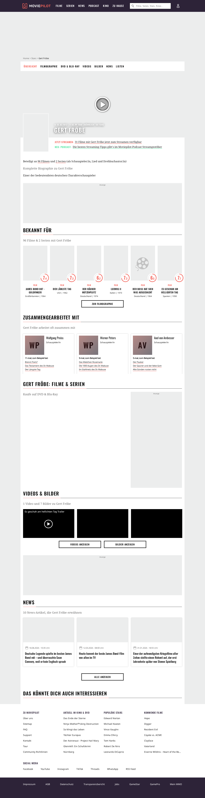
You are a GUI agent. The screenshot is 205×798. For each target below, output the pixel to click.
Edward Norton (112, 718)
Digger (148, 723)
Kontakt (27, 740)
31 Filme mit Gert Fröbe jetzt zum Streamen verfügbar (108, 142)
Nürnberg (68, 751)
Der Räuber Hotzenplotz (89, 290)
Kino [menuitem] (106, 6)
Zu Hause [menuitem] (118, 6)
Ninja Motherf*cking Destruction (81, 723)
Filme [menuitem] (59, 6)
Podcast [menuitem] (94, 6)
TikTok (79, 768)
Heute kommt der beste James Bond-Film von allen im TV (101, 656)
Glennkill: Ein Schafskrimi (77, 746)
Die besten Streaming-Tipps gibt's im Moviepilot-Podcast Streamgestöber (117, 147)
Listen (120, 66)
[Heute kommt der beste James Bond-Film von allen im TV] (102, 630)
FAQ (25, 729)
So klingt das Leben (73, 729)
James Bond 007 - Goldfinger (35, 290)
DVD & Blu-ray (70, 66)
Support (27, 735)
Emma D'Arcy (111, 735)
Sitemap (27, 723)
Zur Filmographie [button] (102, 304)
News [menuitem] (81, 6)
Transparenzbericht (94, 784)
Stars (33, 58)
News (109, 66)
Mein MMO (176, 784)
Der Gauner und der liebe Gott (147, 365)
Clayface (148, 740)
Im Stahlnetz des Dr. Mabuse (92, 369)
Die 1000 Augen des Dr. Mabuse (94, 365)
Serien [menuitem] (70, 6)
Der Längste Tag (62, 289)
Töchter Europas (72, 735)
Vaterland (149, 746)
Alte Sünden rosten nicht (144, 369)
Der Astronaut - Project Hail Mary (81, 740)
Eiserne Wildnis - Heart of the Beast (163, 751)
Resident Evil (151, 729)
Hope (147, 718)
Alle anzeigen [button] (102, 677)
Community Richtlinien (35, 751)
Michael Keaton (112, 723)
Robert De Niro (112, 746)
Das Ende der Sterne (74, 718)
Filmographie (49, 66)
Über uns (28, 718)
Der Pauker (138, 362)
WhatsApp (112, 768)
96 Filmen (44, 161)
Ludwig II (116, 289)
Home (26, 58)
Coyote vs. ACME (153, 735)
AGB (47, 784)
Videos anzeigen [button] (80, 544)
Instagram (63, 768)
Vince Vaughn (111, 729)
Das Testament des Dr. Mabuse (39, 365)
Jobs (117, 784)
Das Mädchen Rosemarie (90, 362)
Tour (25, 746)
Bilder (98, 66)
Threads (95, 768)
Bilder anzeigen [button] (125, 544)
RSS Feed (131, 768)
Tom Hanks (109, 740)
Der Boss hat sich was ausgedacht (143, 290)
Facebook (28, 768)
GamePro (155, 784)
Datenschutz (67, 784)
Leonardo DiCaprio (114, 751)
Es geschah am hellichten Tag (169, 290)
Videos (87, 66)
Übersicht (30, 66)
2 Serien (61, 161)
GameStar (134, 784)
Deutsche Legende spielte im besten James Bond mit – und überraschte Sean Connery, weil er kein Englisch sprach (48, 658)
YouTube (45, 768)
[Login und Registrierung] (178, 6)
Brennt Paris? (31, 362)
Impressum (29, 784)
